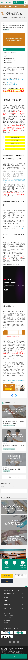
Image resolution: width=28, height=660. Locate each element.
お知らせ (6, 622)
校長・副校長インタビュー (9, 615)
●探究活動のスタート (9, 62)
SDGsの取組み (7, 620)
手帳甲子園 (7, 604)
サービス (6, 597)
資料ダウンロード (8, 608)
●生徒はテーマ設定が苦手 (10, 52)
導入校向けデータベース (12, 628)
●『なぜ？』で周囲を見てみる (10, 60)
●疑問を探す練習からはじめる (10, 58)
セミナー (6, 600)
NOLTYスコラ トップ (9, 593)
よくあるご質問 (7, 613)
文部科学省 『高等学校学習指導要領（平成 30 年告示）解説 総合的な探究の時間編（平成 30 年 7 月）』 (14, 181)
